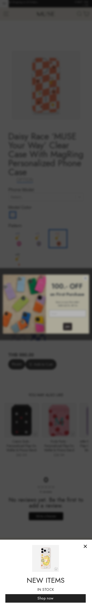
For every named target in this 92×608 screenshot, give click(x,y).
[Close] (85, 546)
